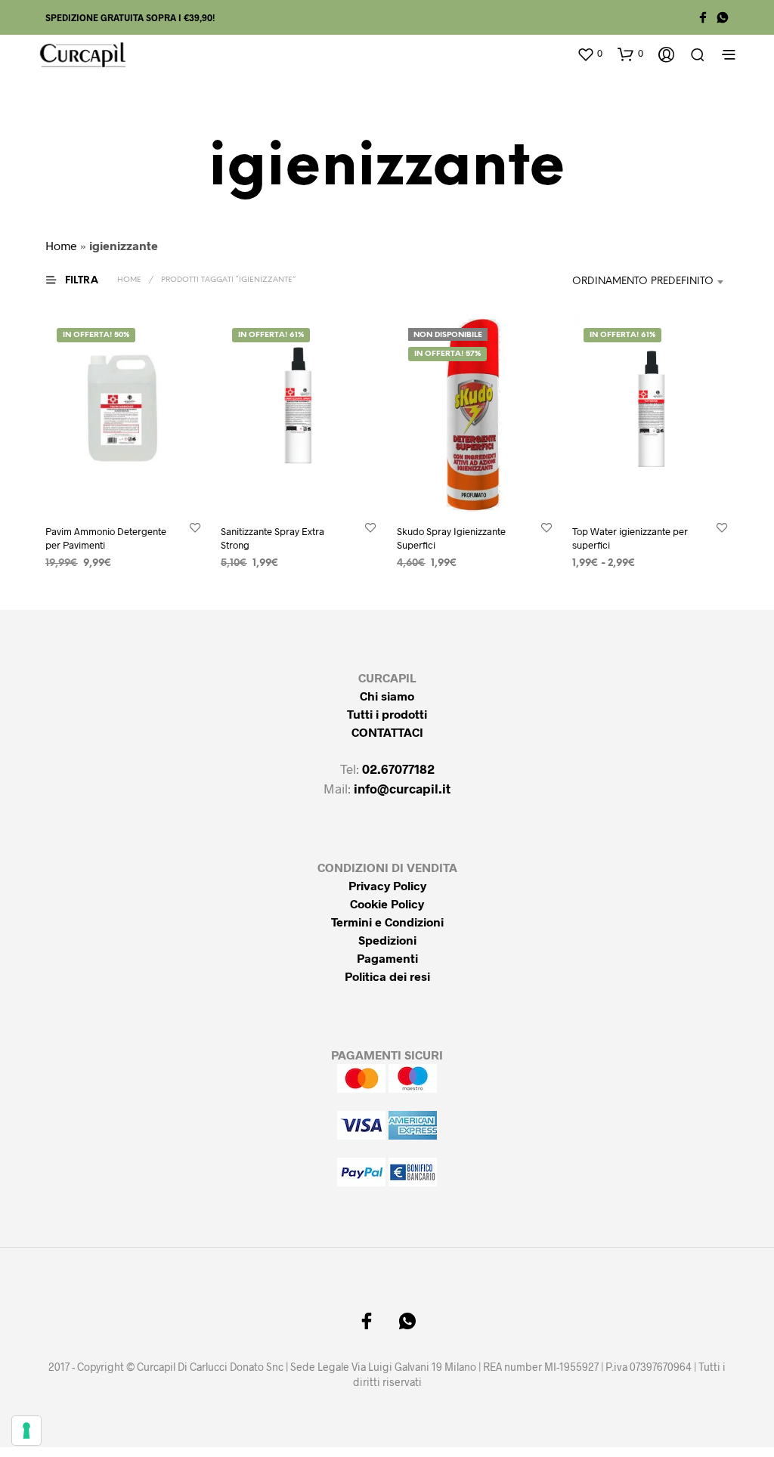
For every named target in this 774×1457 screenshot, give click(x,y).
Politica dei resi (387, 976)
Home (61, 245)
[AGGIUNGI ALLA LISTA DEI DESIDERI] (195, 526)
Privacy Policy (387, 885)
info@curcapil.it (402, 788)
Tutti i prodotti (387, 714)
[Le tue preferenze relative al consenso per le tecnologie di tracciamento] (26, 1430)
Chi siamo (387, 695)
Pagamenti (387, 958)
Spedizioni (387, 940)
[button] (589, 53)
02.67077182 (398, 768)
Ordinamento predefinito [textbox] (643, 281)
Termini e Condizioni (387, 921)
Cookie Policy (387, 903)
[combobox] (641, 281)
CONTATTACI (387, 732)
